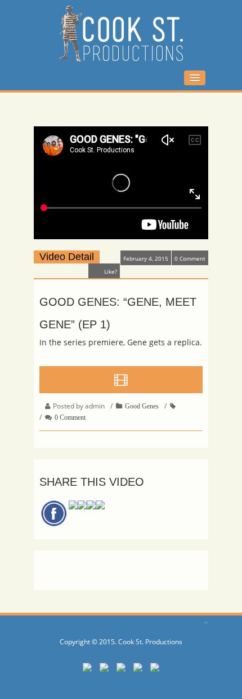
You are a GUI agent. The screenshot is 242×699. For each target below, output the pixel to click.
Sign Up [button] (89, 77)
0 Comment (189, 258)
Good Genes (142, 406)
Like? (110, 271)
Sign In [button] (49, 77)
